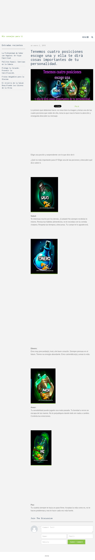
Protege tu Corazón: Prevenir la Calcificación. (10, 70)
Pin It (77, 106)
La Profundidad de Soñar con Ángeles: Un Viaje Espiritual (12, 55)
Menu (84, 37)
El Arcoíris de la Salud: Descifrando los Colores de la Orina (13, 85)
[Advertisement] (47, 16)
